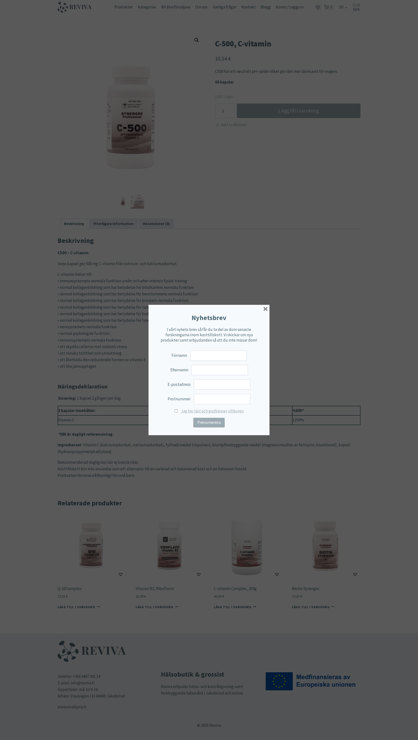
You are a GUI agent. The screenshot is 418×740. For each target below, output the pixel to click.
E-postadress (179, 384)
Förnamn (179, 355)
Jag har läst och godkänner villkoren (212, 411)
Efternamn (179, 370)
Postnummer (179, 399)
